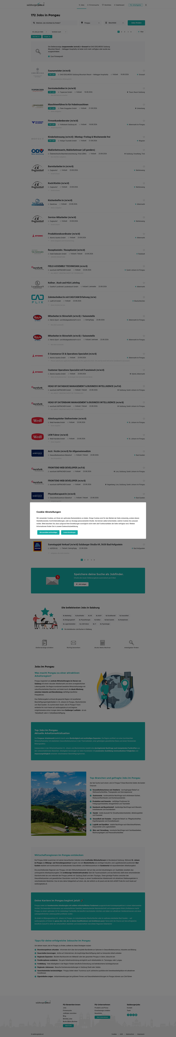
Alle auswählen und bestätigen (48, 532)
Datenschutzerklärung (70, 526)
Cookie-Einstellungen (69, 532)
